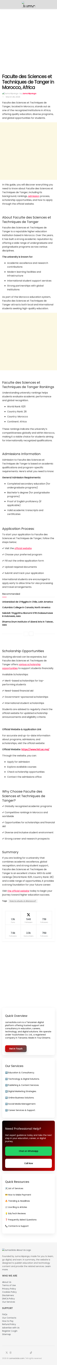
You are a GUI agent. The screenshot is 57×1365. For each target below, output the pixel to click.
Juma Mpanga (29, 93)
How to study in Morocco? (23, 901)
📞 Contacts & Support (17, 1226)
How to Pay (7, 1321)
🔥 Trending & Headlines (17, 1200)
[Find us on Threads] (11, 1352)
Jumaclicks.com (16, 1358)
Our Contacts (9, 1317)
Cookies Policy (9, 1291)
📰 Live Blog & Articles (16, 1207)
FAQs (4, 1314)
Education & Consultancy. (21, 1072)
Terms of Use (9, 1285)
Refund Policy (9, 1324)
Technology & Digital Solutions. (24, 1078)
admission (33, 196)
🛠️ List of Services (14, 1188)
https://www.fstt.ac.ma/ (35, 749)
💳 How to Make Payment (18, 1194)
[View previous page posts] (26, 634)
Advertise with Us (10, 1327)
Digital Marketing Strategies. (22, 1091)
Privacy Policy (9, 1288)
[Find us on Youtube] (17, 1352)
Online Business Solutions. (21, 1097)
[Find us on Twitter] (7, 1352)
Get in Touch (16, 1048)
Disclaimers (8, 1295)
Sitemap (6, 1334)
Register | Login (9, 1330)
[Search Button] (53, 4)
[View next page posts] (31, 634)
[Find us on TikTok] (31, 1352)
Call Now (28, 1163)
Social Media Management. (22, 1103)
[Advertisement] (28, 40)
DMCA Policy (8, 1298)
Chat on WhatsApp (28, 1151)
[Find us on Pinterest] (24, 1352)
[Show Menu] (3, 4)
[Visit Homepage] (28, 4)
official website (23, 548)
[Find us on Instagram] (14, 1352)
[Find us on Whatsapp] (21, 1352)
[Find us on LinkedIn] (27, 1352)
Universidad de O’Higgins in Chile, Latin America (27, 601)
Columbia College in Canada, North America (26, 607)
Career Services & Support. (22, 1110)
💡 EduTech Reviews (15, 1213)
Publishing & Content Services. (23, 1085)
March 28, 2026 (13, 96)
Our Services (8, 1301)
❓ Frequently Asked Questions (21, 1219)
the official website (18, 891)
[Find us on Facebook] (3, 1352)
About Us (6, 1282)
